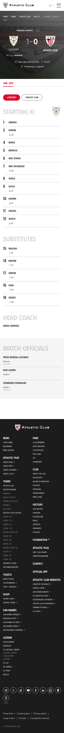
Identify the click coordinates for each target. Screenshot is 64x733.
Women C (6, 505)
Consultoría (8, 656)
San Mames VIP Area (11, 622)
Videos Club (8, 474)
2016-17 (37, 16)
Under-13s (7, 536)
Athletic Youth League (12, 513)
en (50, 5)
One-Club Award (40, 552)
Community (37, 462)
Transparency (38, 493)
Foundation (40, 539)
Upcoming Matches (10, 567)
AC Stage (6, 670)
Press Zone (37, 497)
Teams (13, 16)
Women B (7, 493)
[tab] (11, 97)
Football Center (10, 653)
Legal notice (9, 718)
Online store (8, 599)
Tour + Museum (9, 587)
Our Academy (8, 642)
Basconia (7, 509)
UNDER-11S (7, 551)
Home (5, 16)
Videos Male (8, 462)
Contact (38, 563)
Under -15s (7, 528)
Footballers (38, 516)
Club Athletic (38, 450)
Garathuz (7, 646)
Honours (36, 513)
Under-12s (7, 544)
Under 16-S (7, 524)
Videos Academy (9, 470)
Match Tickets (8, 579)
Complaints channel (39, 718)
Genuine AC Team (9, 563)
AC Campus (7, 667)
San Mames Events (10, 626)
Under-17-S (7, 520)
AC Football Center (11, 650)
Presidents (37, 528)
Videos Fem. (7, 466)
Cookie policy (23, 713)
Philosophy (37, 477)
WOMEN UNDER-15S (10, 532)
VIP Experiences (9, 583)
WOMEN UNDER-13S (10, 547)
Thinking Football (40, 607)
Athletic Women (9, 489)
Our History (38, 509)
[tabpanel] (32, 246)
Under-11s (7, 555)
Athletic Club (24, 16)
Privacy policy (39, 713)
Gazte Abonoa (39, 446)
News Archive (8, 450)
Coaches (6, 659)
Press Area (8, 713)
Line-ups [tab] (8, 83)
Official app (40, 571)
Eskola (6, 674)
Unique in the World (41, 584)
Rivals (35, 520)
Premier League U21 (10, 501)
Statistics (36, 524)
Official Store (38, 588)
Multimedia (7, 446)
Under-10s (7, 559)
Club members (38, 442)
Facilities (36, 485)
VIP (34, 458)
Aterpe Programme (40, 556)
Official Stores (9, 602)
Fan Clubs (37, 454)
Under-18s (7, 516)
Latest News (8, 442)
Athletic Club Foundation (43, 603)
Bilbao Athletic (9, 497)
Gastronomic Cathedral (13, 630)
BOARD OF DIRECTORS (41, 481)
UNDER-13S (7, 540)
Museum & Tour (9, 618)
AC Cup (6, 663)
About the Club (39, 474)
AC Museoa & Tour (40, 596)
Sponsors (37, 489)
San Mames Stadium (11, 614)
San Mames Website (40, 592)
